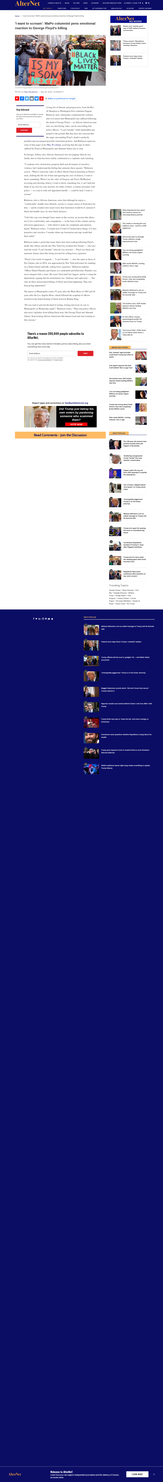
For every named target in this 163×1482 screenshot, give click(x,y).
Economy (95, 3)
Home (17, 16)
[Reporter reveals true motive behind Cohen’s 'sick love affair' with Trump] (91, 707)
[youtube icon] (49, 618)
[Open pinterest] (45, 618)
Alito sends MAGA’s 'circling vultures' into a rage (119, 418)
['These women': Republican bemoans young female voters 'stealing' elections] (115, 45)
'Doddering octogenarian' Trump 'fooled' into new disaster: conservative (133, 458)
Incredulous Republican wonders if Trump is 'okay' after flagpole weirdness (133, 545)
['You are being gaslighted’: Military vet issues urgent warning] (141, 394)
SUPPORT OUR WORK (145, 8)
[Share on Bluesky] (36, 98)
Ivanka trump (120, 604)
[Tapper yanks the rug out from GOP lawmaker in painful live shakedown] (115, 473)
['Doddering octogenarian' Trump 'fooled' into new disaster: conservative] (115, 459)
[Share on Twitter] (27, 98)
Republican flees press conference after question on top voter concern (134, 574)
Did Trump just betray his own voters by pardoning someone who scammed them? (76, 414)
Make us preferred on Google (61, 98)
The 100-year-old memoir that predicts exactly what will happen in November (134, 443)
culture (76, 3)
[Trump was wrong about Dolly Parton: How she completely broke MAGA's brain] (141, 407)
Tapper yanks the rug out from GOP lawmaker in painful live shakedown (135, 472)
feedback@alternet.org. (76, 403)
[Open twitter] (140, 3)
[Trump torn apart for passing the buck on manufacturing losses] (115, 531)
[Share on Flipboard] (17, 98)
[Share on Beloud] (41, 98)
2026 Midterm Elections (112, 3)
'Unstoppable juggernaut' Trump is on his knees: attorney (133, 501)
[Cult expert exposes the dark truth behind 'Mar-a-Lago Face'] (141, 368)
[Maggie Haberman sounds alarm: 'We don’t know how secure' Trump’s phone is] (91, 692)
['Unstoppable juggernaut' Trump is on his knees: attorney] (115, 502)
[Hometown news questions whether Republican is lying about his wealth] (91, 738)
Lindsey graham (123, 598)
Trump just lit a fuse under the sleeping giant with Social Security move (134, 559)
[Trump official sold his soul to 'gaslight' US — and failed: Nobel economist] (91, 661)
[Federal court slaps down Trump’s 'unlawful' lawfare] (115, 60)
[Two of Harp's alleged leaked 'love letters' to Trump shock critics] (115, 488)
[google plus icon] (40, 618)
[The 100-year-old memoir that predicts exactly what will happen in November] (115, 444)
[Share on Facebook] (22, 98)
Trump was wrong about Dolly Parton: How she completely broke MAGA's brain (120, 406)
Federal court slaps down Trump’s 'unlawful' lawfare (121, 642)
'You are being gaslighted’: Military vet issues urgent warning (119, 393)
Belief (67, 3)
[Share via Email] (32, 98)
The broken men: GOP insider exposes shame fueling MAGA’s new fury (121, 380)
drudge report (121, 595)
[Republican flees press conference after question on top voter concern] (115, 575)
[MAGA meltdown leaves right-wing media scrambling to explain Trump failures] (91, 769)
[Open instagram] (43, 618)
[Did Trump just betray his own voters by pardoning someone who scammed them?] (40, 416)
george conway (115, 590)
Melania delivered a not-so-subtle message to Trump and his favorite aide (134, 516)
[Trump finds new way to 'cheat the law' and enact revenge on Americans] (91, 723)
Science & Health (54, 3)
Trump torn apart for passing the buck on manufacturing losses (134, 530)
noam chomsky (128, 590)
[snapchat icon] (52, 618)
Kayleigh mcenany (120, 593)
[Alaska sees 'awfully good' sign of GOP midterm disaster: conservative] (115, 30)
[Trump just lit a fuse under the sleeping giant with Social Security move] (115, 560)
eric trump (131, 604)
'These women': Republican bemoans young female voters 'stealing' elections (134, 43)
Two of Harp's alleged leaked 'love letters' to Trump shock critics (134, 487)
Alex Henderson (31, 92)
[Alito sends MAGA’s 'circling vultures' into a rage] (141, 420)
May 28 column (54, 144)
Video (85, 3)
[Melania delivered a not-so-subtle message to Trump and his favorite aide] (115, 517)
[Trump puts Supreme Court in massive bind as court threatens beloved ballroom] (91, 754)
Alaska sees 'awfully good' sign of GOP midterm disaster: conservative (134, 28)
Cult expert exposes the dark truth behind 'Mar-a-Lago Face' (121, 366)
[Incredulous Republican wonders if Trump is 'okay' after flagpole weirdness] (115, 546)
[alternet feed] (142, 3)
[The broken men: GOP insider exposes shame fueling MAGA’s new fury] (141, 381)
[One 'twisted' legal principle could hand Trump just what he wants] (141, 355)
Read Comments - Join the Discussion (60, 435)
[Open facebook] (138, 3)
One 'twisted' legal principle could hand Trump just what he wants (121, 354)
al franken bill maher (123, 601)
